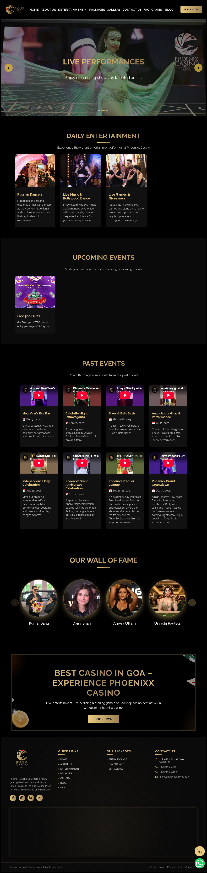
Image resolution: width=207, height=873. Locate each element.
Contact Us (191, 867)
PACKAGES (97, 9)
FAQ (147, 9)
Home (63, 759)
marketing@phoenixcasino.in (174, 776)
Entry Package (118, 759)
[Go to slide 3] (107, 111)
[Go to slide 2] (103, 110)
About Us (66, 764)
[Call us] (200, 851)
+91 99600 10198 (168, 771)
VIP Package (116, 769)
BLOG (169, 9)
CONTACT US (132, 9)
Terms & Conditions (154, 867)
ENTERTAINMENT (71, 9)
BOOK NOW (191, 9)
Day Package (116, 764)
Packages (66, 773)
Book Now (104, 719)
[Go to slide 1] (99, 110)
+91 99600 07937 (168, 766)
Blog (63, 783)
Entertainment (69, 769)
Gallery (65, 778)
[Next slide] (192, 602)
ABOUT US (48, 9)
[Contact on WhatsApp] (200, 863)
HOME (34, 9)
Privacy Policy (174, 867)
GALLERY (114, 9)
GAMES (156, 9)
